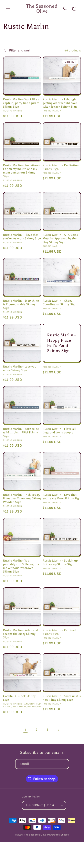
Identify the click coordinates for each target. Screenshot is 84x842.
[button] (8, 8)
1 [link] (26, 729)
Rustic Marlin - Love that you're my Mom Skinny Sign (62, 496)
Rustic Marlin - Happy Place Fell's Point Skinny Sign (61, 343)
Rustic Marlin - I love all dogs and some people (59, 430)
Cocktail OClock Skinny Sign (19, 697)
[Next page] (58, 729)
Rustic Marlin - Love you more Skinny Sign (19, 368)
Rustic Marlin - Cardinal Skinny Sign (59, 632)
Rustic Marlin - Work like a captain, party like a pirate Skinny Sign (21, 102)
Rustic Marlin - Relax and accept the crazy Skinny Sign (20, 633)
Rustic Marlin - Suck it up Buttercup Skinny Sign (60, 562)
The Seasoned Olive (35, 834)
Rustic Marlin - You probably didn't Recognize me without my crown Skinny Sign (21, 566)
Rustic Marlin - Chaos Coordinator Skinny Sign (59, 302)
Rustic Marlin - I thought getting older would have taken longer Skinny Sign (60, 102)
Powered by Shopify (58, 834)
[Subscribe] (64, 764)
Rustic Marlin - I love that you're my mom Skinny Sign (22, 236)
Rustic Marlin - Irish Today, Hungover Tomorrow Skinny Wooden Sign (22, 498)
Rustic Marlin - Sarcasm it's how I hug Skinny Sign (62, 697)
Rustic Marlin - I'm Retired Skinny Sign (61, 167)
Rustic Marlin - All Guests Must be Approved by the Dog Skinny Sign (60, 238)
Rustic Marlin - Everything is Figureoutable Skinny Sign (21, 304)
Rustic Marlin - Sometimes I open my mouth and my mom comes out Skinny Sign (21, 170)
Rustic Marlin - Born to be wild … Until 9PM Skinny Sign (21, 432)
